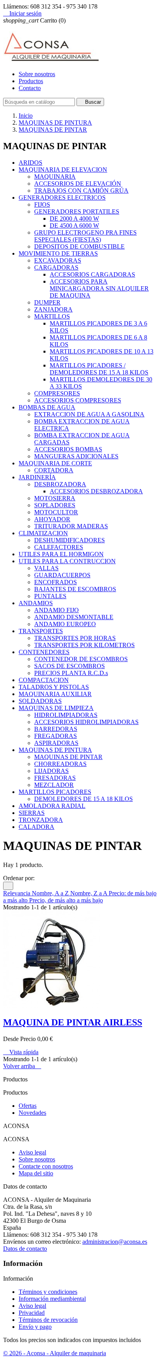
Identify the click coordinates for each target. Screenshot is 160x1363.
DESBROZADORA (60, 484)
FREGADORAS (55, 736)
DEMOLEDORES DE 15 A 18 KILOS (83, 799)
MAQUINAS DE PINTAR (68, 757)
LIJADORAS (51, 771)
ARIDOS (30, 162)
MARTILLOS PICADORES (55, 792)
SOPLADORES (54, 505)
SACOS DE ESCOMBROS (69, 666)
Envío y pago (35, 1326)
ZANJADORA (53, 309)
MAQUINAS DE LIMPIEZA (56, 708)
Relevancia (17, 893)
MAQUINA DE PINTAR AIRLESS (72, 1022)
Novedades (32, 1112)
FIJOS (42, 204)
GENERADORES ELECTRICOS (62, 197)
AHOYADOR (52, 519)
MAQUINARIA (55, 176)
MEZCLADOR (54, 785)
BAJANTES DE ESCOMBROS (75, 589)
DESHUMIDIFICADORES (69, 540)
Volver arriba (22, 1066)
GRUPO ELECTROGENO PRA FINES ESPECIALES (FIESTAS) (85, 236)
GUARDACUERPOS (62, 575)
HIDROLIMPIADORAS (65, 715)
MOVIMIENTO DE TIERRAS (58, 253)
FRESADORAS (55, 778)
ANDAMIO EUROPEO (65, 624)
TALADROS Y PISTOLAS (54, 687)
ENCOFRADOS (55, 582)
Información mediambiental (52, 1298)
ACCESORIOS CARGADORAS (92, 274)
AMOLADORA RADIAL (52, 805)
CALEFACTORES (58, 547)
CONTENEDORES (44, 652)
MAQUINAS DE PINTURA (55, 750)
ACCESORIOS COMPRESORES (77, 400)
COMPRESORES (57, 393)
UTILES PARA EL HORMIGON (61, 554)
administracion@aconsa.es (114, 1241)
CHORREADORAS (60, 764)
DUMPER (47, 302)
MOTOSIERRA (54, 498)
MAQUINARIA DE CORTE (55, 463)
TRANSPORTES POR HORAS (75, 638)
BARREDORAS (55, 729)
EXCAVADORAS (57, 260)
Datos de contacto (25, 1248)
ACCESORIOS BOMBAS (68, 449)
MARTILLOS (52, 316)
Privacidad (32, 1312)
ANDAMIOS (36, 603)
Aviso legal (32, 1152)
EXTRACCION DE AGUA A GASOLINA (89, 414)
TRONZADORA (41, 819)
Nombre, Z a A (89, 893)
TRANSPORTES (41, 631)
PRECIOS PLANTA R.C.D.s (71, 673)
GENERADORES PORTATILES (76, 211)
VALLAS (46, 568)
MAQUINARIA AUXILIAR (55, 694)
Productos (31, 81)
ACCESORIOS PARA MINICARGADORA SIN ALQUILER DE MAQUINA (99, 288)
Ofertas (28, 1105)
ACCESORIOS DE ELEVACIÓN (77, 183)
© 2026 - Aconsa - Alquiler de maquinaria (54, 1353)
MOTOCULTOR (56, 512)
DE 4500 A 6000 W (74, 225)
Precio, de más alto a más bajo (66, 900)
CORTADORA (53, 470)
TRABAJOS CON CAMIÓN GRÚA (81, 190)
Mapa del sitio (36, 1173)
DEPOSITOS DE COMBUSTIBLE (79, 246)
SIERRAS (32, 812)
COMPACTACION (44, 680)
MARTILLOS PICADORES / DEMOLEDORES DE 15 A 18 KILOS (99, 369)
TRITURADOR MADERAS (71, 526)
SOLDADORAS (40, 701)
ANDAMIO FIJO (56, 610)
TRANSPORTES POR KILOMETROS (84, 645)
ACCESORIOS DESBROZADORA (96, 491)
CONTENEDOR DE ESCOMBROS (81, 659)
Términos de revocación (48, 1319)
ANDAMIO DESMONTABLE (73, 617)
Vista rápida (20, 1052)
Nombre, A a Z (51, 893)
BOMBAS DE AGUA (47, 407)
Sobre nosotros (37, 74)
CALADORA (36, 826)
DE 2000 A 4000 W (74, 218)
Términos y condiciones (48, 1291)
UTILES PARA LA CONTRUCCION (67, 561)
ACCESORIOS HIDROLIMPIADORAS (86, 722)
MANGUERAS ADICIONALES (76, 456)
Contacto (30, 88)
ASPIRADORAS (56, 743)
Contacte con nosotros (46, 1166)
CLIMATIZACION (43, 533)
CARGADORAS (56, 267)
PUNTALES (50, 596)
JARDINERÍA (37, 477)
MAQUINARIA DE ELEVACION (63, 169)
